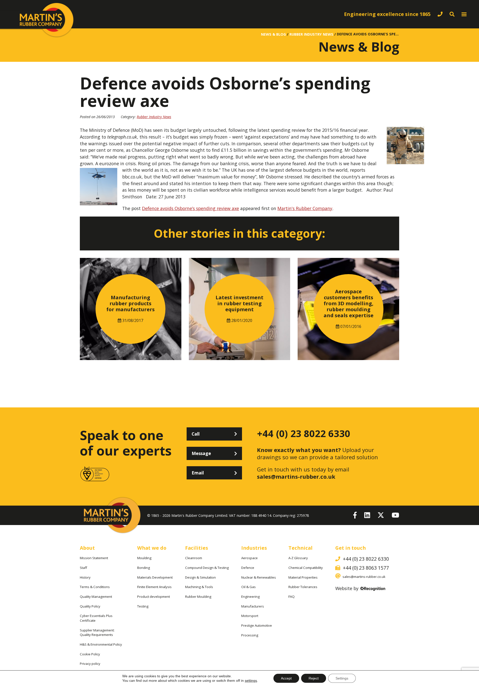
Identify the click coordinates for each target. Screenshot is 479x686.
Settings (342, 678)
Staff (83, 567)
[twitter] (380, 515)
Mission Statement (94, 558)
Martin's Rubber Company (304, 208)
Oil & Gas (248, 587)
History (85, 577)
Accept (286, 678)
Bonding (143, 567)
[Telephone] (440, 14)
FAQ (291, 596)
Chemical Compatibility (305, 567)
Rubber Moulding (198, 596)
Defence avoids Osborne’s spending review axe (190, 208)
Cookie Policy (90, 654)
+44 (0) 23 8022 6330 (303, 433)
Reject (314, 678)
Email (198, 473)
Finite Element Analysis (154, 587)
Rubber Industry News (154, 116)
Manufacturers (252, 606)
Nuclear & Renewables (258, 577)
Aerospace (249, 558)
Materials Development (155, 577)
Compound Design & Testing (207, 567)
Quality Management (96, 596)
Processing (249, 635)
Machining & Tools (199, 587)
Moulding (144, 558)
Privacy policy (90, 663)
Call (196, 434)
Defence (247, 567)
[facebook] (355, 515)
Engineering (250, 596)
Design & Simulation (200, 577)
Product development (153, 596)
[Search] (452, 14)
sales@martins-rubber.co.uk (296, 476)
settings (251, 681)
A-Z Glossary (298, 558)
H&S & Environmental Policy (101, 644)
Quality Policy (90, 606)
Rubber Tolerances (302, 587)
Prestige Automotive (256, 625)
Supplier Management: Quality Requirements (97, 632)
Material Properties (303, 577)
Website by (347, 588)
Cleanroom (193, 558)
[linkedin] (367, 515)
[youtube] (395, 515)
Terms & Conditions (95, 587)
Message (201, 453)
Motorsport (249, 615)
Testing (142, 606)
